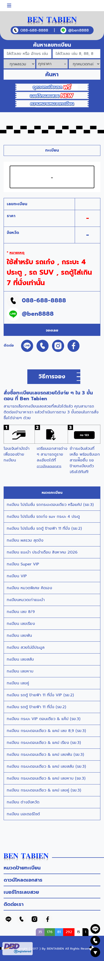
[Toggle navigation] (9, 5)
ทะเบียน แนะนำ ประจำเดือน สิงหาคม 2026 (42, 552)
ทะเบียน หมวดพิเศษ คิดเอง (29, 588)
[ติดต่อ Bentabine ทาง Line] (8, 919)
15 (78, 932)
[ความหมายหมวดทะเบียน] (52, 103)
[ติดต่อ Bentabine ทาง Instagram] (34, 919)
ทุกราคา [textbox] (45, 64)
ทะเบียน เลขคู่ (18, 683)
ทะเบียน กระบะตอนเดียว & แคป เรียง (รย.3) (44, 743)
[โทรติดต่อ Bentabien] (21, 919)
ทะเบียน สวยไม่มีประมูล (26, 647)
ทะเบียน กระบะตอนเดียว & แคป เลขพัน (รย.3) (45, 754)
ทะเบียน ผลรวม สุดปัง (25, 540)
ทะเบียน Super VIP (23, 564)
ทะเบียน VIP (17, 576)
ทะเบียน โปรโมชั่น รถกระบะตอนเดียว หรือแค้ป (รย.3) (50, 505)
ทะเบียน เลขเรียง (21, 624)
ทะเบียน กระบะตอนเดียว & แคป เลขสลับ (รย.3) (46, 766)
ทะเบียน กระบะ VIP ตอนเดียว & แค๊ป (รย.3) (43, 719)
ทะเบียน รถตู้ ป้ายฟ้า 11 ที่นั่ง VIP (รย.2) (40, 695)
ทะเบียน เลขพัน (19, 635)
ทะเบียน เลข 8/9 (21, 612)
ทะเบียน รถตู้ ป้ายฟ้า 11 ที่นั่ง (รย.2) (36, 707)
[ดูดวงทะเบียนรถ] (52, 87)
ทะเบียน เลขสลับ (20, 659)
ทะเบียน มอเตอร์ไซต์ (23, 814)
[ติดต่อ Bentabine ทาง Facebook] (47, 919)
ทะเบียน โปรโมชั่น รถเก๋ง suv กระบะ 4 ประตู (43, 516)
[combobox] (52, 63)
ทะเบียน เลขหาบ (20, 671)
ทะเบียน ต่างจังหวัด (23, 802)
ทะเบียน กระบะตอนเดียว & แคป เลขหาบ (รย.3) (46, 778)
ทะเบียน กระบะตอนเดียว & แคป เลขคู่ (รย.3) (44, 790)
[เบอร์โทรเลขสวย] (52, 95)
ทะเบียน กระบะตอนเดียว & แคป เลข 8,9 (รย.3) (46, 731)
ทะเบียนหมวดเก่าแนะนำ (26, 600)
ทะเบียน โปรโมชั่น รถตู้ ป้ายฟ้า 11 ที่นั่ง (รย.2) (44, 528)
